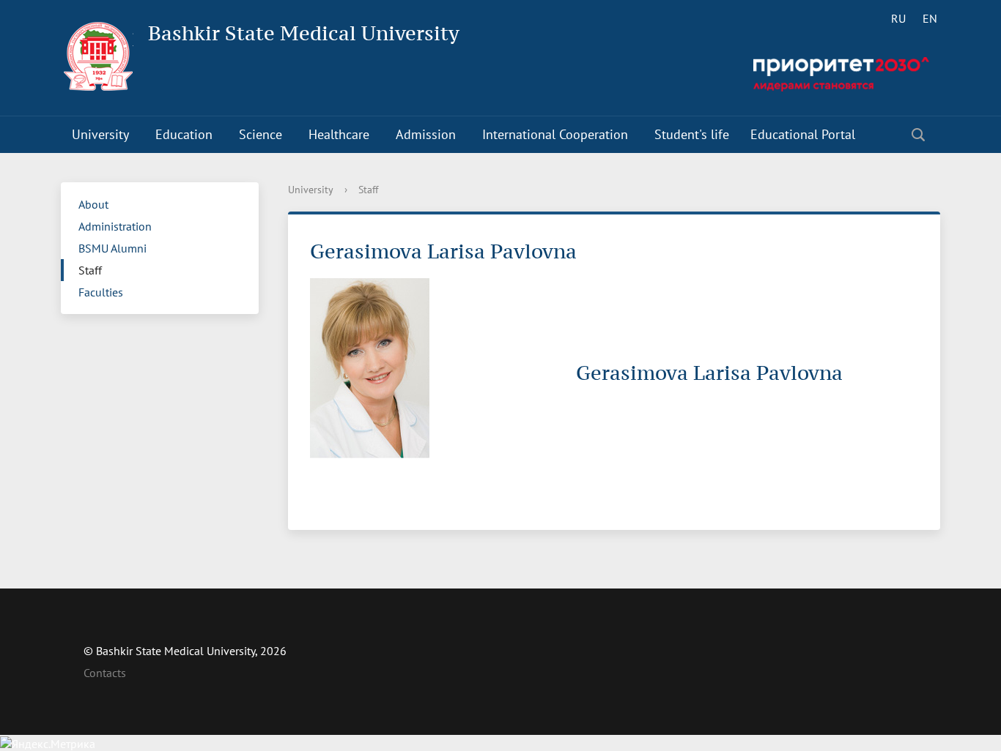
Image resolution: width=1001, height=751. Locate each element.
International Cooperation (555, 134)
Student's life (691, 134)
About (93, 204)
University (100, 134)
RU (898, 18)
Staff (90, 270)
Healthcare (339, 134)
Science (260, 134)
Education (184, 134)
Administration (115, 226)
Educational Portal (802, 134)
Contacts (105, 672)
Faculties (100, 292)
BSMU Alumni (112, 248)
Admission (426, 134)
